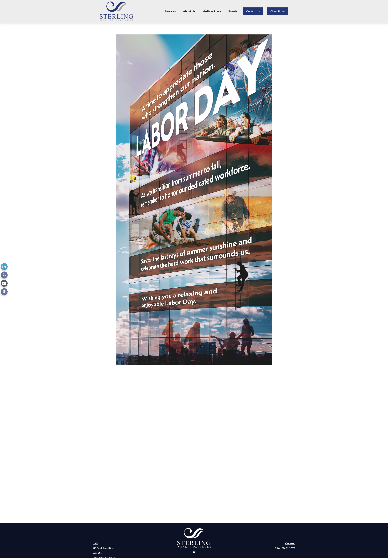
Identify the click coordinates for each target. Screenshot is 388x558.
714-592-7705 (288, 548)
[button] (170, 11)
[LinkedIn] (4, 266)
